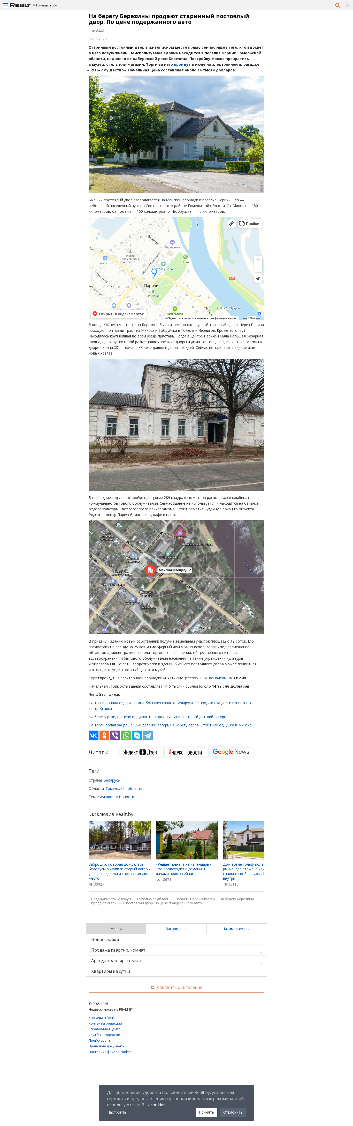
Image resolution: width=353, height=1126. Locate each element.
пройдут (182, 64)
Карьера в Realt (102, 1017)
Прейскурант (99, 1040)
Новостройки (105, 939)
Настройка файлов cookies (111, 1051)
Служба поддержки (104, 1034)
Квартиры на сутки (110, 971)
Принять (206, 1112)
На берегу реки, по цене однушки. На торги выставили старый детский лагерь (157, 716)
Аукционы (108, 796)
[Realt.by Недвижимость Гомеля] (20, 5)
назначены (217, 677)
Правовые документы (107, 1046)
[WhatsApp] (126, 735)
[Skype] (137, 735)
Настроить (116, 1112)
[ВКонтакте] (93, 735)
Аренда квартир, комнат (116, 960)
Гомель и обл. (47, 5)
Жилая (116, 928)
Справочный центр (105, 1029)
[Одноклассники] (104, 735)
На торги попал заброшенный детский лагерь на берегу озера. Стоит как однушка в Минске (170, 725)
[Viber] (115, 735)
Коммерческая (237, 928)
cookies (158, 1105)
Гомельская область (124, 788)
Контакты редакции (105, 1023)
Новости (126, 796)
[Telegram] (148, 735)
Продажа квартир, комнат (118, 950)
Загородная (176, 928)
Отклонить (233, 1112)
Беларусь (112, 780)
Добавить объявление (178, 987)
